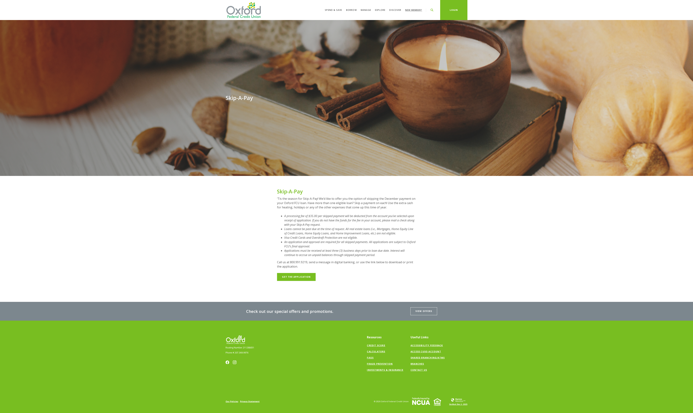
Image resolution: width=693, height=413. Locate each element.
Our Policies (232, 401)
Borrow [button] (351, 10)
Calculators (376, 351)
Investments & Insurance (385, 370)
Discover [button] (395, 10)
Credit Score (376, 345)
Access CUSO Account (426, 351)
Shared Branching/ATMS (428, 357)
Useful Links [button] (419, 337)
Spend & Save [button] (333, 10)
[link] (458, 401)
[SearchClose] (432, 10)
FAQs (370, 357)
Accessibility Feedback (427, 345)
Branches (417, 363)
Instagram (234, 362)
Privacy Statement (250, 401)
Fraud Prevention (380, 363)
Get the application (299, 276)
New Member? (413, 10)
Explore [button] (380, 10)
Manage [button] (366, 10)
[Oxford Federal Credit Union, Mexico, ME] (244, 10)
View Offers (423, 311)
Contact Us (419, 370)
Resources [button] (374, 337)
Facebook (227, 362)
